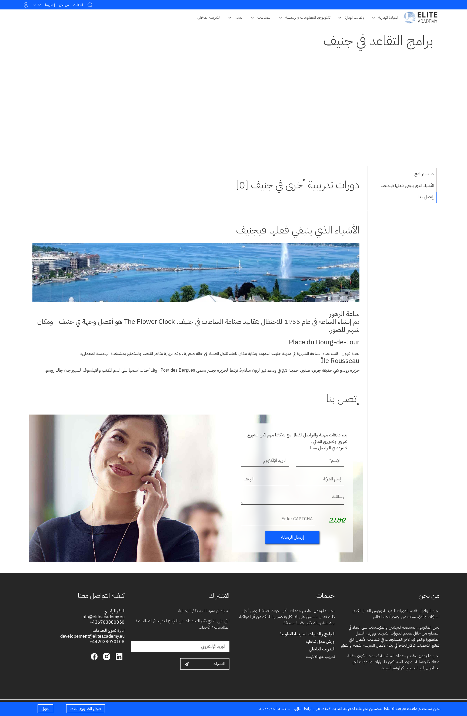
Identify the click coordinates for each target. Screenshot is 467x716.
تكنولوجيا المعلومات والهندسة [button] (308, 17)
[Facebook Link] (94, 656)
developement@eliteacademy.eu (92, 636)
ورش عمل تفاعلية (320, 641)
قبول (45, 708)
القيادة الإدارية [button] (388, 17)
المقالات (78, 4)
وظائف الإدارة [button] (354, 17)
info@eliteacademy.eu (103, 617)
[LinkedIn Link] (118, 656)
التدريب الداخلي (322, 649)
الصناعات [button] (264, 17)
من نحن (64, 4)
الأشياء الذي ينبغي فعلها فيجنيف (407, 185)
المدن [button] (239, 17)
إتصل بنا (50, 4)
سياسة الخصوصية (274, 708)
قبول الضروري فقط (85, 708)
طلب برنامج (424, 174)
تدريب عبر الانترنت (320, 656)
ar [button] (39, 4)
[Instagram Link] (106, 656)
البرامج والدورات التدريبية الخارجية (307, 634)
